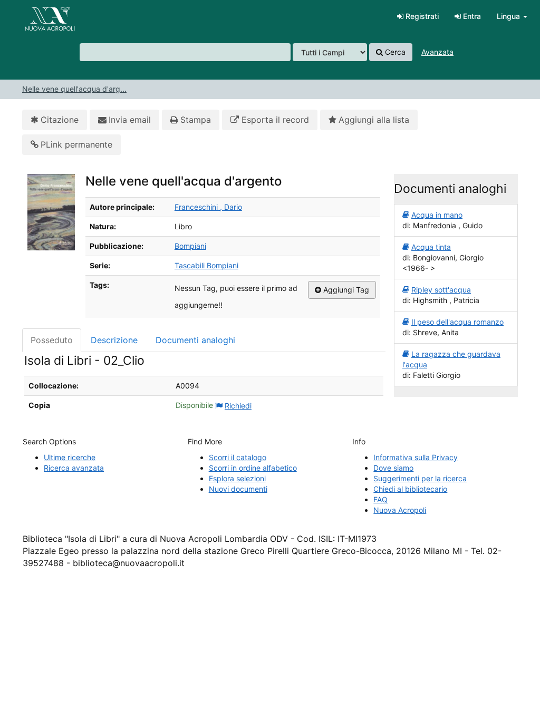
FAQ (380, 499)
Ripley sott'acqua (441, 289)
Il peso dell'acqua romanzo (457, 321)
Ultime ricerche (69, 457)
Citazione (60, 119)
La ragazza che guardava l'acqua (451, 359)
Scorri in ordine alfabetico (253, 467)
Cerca (394, 51)
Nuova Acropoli (399, 509)
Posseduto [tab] (52, 340)
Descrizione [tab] (114, 340)
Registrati (421, 16)
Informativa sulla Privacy (415, 457)
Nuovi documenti (238, 488)
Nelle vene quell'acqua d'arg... (74, 88)
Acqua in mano (436, 214)
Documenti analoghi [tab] (195, 340)
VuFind (34, 16)
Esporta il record (274, 119)
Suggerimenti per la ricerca (420, 478)
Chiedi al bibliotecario (410, 488)
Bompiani (190, 245)
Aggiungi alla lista (374, 119)
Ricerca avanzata (74, 467)
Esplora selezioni (237, 478)
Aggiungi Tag (345, 289)
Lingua (509, 16)
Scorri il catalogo (237, 457)
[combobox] (185, 52)
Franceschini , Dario (208, 206)
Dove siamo (393, 467)
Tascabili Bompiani (206, 265)
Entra (471, 16)
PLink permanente (76, 144)
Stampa (195, 119)
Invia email (130, 119)
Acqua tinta (431, 246)
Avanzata (437, 51)
